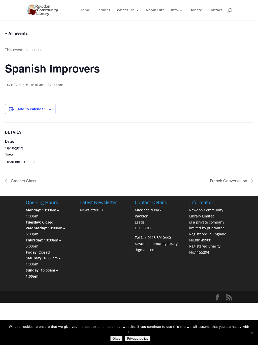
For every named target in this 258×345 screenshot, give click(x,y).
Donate (195, 10)
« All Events (16, 33)
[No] (251, 332)
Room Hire (155, 10)
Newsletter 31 (92, 210)
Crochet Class (23, 181)
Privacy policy (137, 338)
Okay (116, 338)
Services (103, 10)
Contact (215, 10)
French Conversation (229, 181)
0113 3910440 (159, 237)
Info (174, 10)
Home (85, 10)
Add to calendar (31, 108)
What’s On (126, 10)
